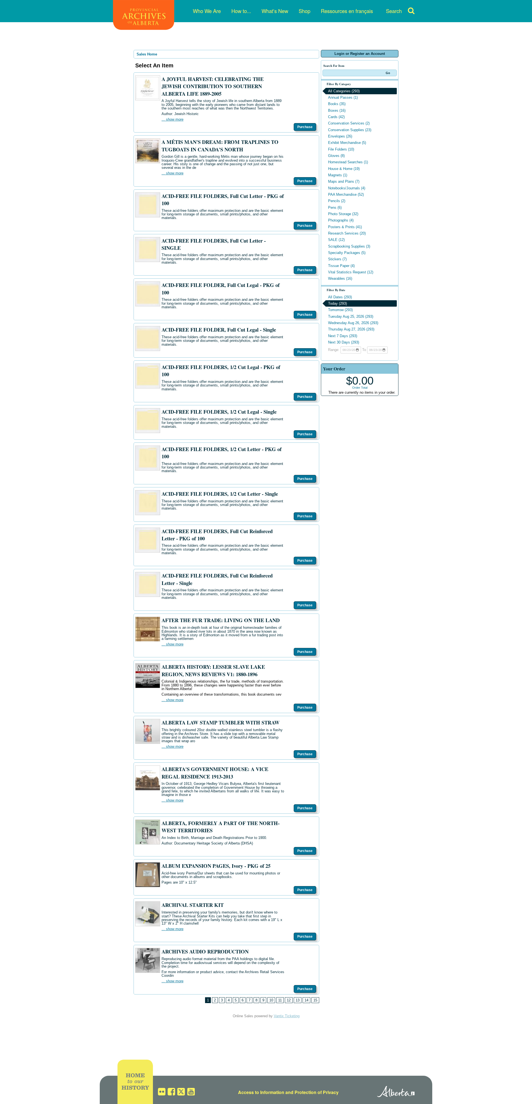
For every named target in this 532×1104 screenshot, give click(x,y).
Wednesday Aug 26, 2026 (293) (353, 323)
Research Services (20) (347, 233)
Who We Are (207, 10)
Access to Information (261, 1092)
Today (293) (337, 303)
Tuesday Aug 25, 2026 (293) (350, 316)
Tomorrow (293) (340, 310)
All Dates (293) (340, 297)
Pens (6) (335, 207)
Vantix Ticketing (287, 1016)
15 (315, 1000)
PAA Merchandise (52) (346, 194)
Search (394, 10)
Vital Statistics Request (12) (350, 272)
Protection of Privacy (317, 1092)
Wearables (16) (340, 278)
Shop (304, 10)
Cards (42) (336, 117)
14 (306, 1000)
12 (289, 1000)
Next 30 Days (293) (343, 342)
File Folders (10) (341, 149)
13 (298, 1000)
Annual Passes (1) (343, 97)
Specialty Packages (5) (346, 253)
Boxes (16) (337, 110)
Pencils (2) (336, 201)
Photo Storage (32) (343, 214)
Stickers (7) (337, 259)
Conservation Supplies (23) (349, 130)
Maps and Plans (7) (343, 181)
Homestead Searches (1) (348, 162)
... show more (172, 119)
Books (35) (337, 104)
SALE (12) (336, 240)
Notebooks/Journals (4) (346, 188)
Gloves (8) (336, 156)
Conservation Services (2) (349, 123)
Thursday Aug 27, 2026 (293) (351, 329)
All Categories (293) (344, 91)
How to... (241, 10)
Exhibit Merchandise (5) (347, 143)
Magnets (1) (337, 175)
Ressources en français (347, 10)
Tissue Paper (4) (341, 266)
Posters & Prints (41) (345, 227)
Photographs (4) (341, 220)
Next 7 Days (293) (342, 336)
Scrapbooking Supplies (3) (349, 246)
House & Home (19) (344, 169)
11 (280, 1000)
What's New (275, 10)
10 (271, 1000)
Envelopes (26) (340, 136)
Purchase (305, 127)
